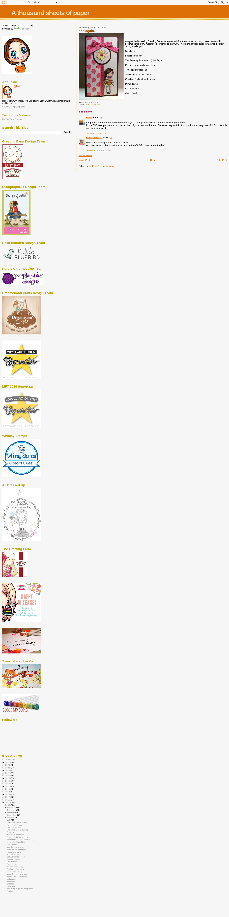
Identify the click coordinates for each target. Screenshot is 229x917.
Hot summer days (14, 852)
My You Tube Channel (12, 119)
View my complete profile (13, 107)
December (11, 808)
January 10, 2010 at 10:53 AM (98, 150)
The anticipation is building (17, 830)
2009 (7, 805)
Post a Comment (85, 156)
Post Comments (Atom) (103, 166)
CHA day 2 (11, 832)
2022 (7, 770)
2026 (7, 760)
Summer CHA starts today (17, 837)
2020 (7, 776)
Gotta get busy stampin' (16, 849)
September (12, 815)
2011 (7, 800)
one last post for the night (17, 876)
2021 (7, 773)
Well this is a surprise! (15, 835)
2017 (7, 784)
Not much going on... (15, 854)
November (11, 810)
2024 (7, 765)
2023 (7, 768)
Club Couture (12, 845)
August (10, 818)
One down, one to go (15, 847)
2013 (7, 794)
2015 (7, 789)
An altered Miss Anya (15, 869)
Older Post (221, 160)
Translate (24, 29)
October (10, 813)
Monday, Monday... (14, 859)
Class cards (12, 864)
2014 (7, 792)
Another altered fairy (15, 867)
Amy (19, 86)
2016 (7, 786)
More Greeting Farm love (17, 874)
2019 (7, 778)
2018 (7, 781)
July (9, 820)
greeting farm (95, 104)
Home (153, 160)
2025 (7, 762)
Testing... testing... (14, 891)
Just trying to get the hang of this (20, 889)
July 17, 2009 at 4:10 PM (96, 133)
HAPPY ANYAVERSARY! (17, 822)
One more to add (13, 862)
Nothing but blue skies (16, 842)
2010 (7, 802)
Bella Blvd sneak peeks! (16, 857)
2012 (7, 797)
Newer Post (84, 160)
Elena (89, 117)
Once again (11, 886)
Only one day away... (15, 827)
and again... (11, 879)
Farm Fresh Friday (14, 825)
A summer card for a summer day (20, 840)
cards (87, 104)
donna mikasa (94, 137)
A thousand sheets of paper (50, 12)
